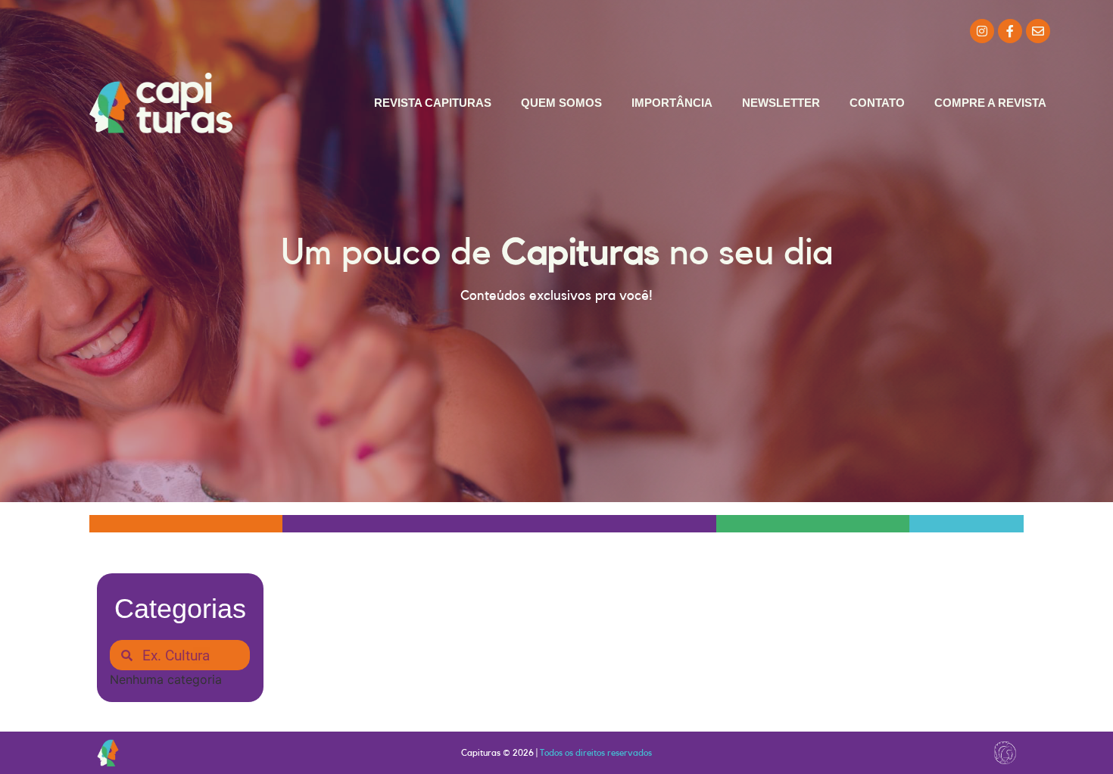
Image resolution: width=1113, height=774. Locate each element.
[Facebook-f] (1010, 31)
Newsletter (781, 103)
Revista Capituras (432, 103)
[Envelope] (1038, 31)
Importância (671, 103)
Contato (877, 103)
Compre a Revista (990, 103)
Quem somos (561, 103)
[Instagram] (982, 31)
